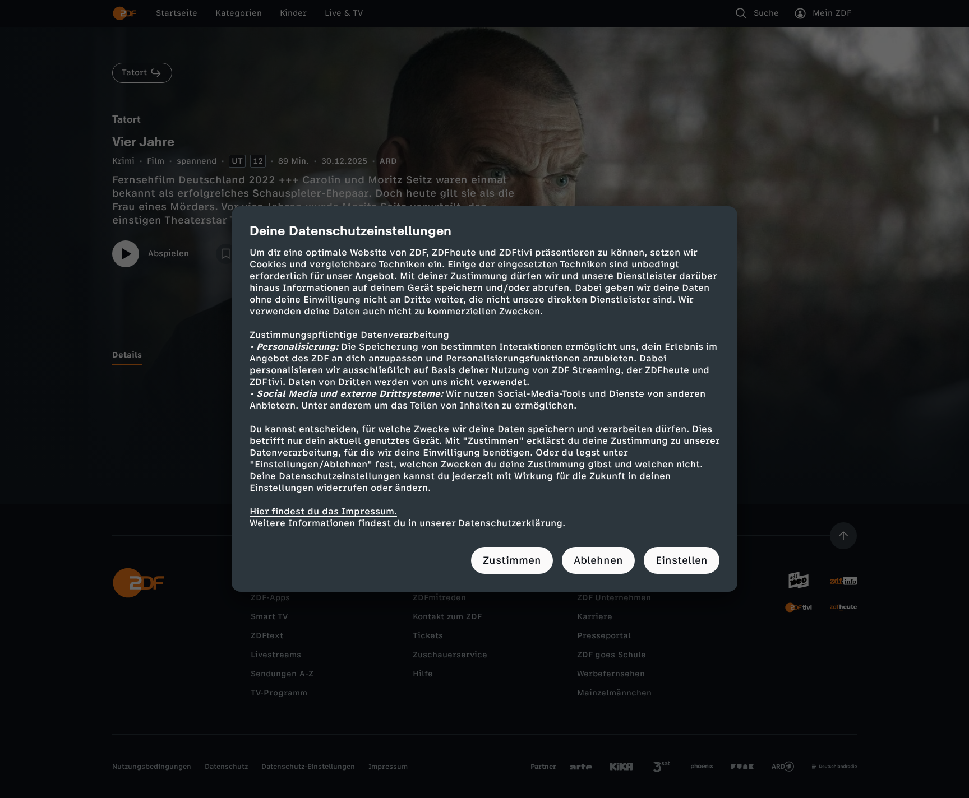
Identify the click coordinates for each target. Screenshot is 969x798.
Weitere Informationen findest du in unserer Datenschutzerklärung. (407, 523)
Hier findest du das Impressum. (323, 511)
